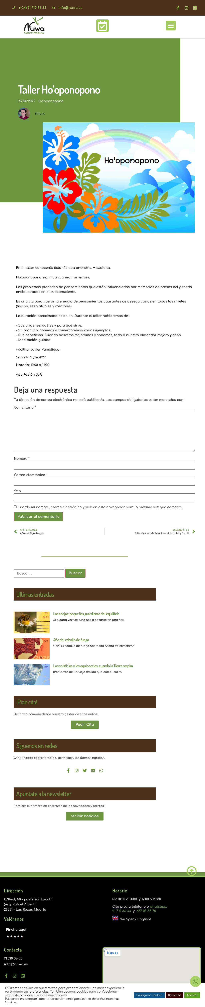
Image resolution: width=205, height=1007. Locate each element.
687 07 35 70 (146, 911)
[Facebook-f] (178, 8)
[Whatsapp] (101, 770)
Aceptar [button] (192, 995)
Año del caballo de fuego (71, 639)
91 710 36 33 (122, 911)
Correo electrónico (30, 475)
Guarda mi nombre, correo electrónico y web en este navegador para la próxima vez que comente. (100, 507)
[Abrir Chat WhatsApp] (195, 981)
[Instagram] (186, 8)
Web (17, 491)
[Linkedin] (195, 8)
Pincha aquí (16, 929)
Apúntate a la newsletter (43, 793)
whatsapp (158, 906)
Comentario (25, 407)
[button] (171, 25)
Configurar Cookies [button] (149, 995)
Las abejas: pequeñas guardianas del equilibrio (86, 613)
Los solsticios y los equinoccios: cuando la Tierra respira (93, 665)
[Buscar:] (39, 573)
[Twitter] (84, 770)
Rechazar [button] (174, 995)
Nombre (21, 458)
